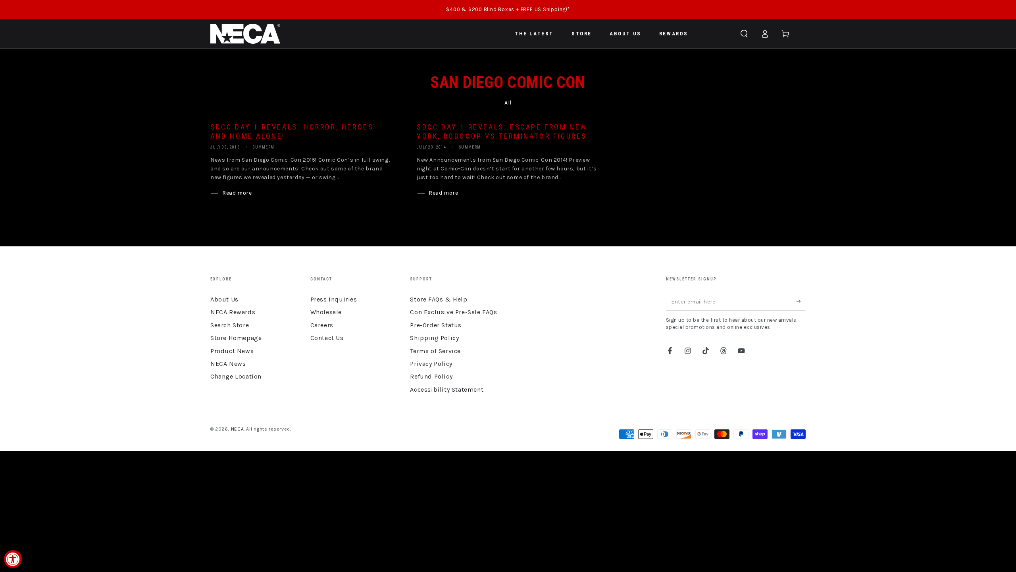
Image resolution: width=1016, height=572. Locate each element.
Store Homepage (236, 338)
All (508, 102)
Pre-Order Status (436, 325)
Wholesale (326, 312)
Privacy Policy (431, 363)
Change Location (236, 376)
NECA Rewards (232, 312)
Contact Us (327, 338)
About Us (224, 299)
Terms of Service (435, 351)
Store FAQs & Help (438, 299)
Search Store (229, 325)
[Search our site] (744, 34)
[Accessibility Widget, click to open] (13, 559)
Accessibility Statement (446, 389)
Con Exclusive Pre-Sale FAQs (453, 312)
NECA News (228, 363)
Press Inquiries (333, 299)
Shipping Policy (434, 338)
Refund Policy (431, 376)
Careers (321, 325)
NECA (237, 429)
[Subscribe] (801, 301)
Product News (232, 351)
